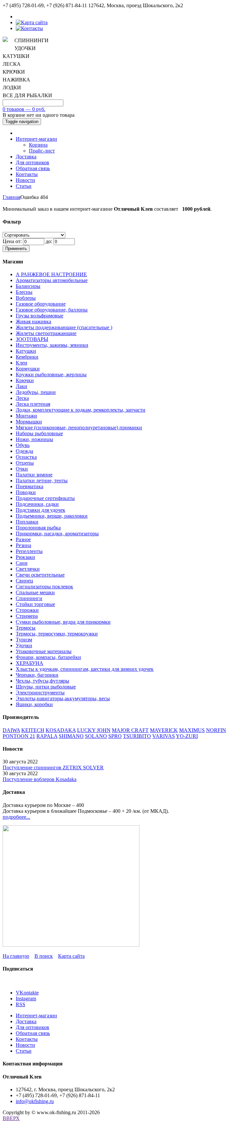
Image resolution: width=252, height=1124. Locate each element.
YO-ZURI (187, 736)
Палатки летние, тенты (42, 480)
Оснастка (26, 457)
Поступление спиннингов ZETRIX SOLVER (53, 767)
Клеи (21, 363)
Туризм (24, 639)
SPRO (115, 736)
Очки (22, 469)
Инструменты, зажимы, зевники (52, 345)
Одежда (24, 451)
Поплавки (27, 522)
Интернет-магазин (36, 139)
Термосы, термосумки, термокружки (57, 633)
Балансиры (28, 286)
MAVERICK (164, 730)
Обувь (23, 445)
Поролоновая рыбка (38, 527)
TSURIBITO (137, 736)
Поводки (26, 492)
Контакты (27, 174)
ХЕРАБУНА (29, 663)
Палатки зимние (34, 474)
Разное (23, 539)
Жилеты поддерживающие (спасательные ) (64, 327)
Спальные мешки (35, 592)
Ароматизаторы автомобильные (52, 280)
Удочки (24, 645)
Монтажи (26, 416)
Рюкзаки (25, 557)
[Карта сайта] (32, 22)
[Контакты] (29, 28)
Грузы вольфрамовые (39, 315)
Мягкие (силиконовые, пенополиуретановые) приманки (79, 427)
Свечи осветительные (40, 575)
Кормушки (28, 368)
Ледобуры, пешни (36, 392)
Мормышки (29, 421)
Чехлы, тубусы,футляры (42, 681)
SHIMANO (71, 736)
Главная (11, 197)
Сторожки (27, 610)
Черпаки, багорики (37, 675)
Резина (23, 545)
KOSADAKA (61, 730)
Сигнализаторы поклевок (44, 586)
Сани (22, 563)
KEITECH (32, 730)
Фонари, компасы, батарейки (48, 657)
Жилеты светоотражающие (46, 333)
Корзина (38, 145)
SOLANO (96, 736)
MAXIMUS (192, 730)
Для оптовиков (32, 162)
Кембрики (27, 357)
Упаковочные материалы (44, 651)
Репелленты (29, 551)
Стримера (27, 616)
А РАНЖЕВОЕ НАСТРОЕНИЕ (51, 274)
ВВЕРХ (11, 1118)
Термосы (25, 628)
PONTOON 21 (19, 736)
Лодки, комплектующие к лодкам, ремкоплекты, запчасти (80, 410)
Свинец (24, 580)
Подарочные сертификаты (45, 498)
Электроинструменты (40, 692)
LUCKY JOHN (94, 730)
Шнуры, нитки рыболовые (46, 686)
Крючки (25, 380)
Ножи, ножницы (34, 439)
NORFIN (216, 730)
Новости (25, 180)
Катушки (26, 351)
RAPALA (46, 736)
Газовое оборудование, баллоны (52, 309)
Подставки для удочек (40, 510)
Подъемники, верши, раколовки (52, 516)
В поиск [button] (43, 956)
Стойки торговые (35, 604)
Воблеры (26, 298)
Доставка (26, 156)
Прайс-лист (42, 150)
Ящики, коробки (34, 704)
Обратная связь (33, 168)
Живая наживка (33, 321)
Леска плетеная (33, 404)
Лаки (21, 386)
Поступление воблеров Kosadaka (39, 779)
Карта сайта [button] (71, 956)
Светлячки (28, 569)
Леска (22, 398)
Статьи (24, 186)
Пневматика (29, 486)
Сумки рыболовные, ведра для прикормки (63, 622)
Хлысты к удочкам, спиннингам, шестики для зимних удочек (85, 669)
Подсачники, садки (37, 504)
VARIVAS (163, 736)
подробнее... (16, 817)
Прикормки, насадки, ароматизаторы (57, 533)
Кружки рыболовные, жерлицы (51, 374)
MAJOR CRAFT (130, 730)
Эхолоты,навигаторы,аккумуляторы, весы (63, 698)
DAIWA (11, 730)
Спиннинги (29, 598)
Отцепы (25, 463)
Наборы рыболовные (39, 433)
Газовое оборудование (41, 304)
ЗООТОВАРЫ (32, 339)
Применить (16, 248)
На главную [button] (16, 956)
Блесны (24, 292)
